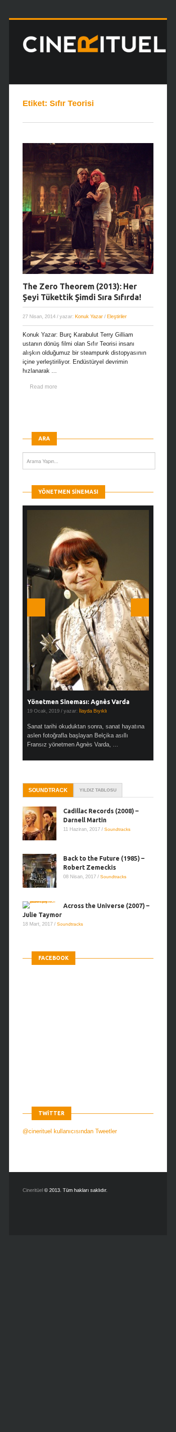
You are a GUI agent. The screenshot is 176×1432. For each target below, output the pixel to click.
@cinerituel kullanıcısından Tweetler (70, 1131)
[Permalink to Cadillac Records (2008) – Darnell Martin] (43, 823)
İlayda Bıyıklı (93, 711)
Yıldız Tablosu (97, 790)
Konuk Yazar (89, 316)
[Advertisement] (88, 1341)
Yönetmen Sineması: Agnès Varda (78, 701)
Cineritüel (33, 1190)
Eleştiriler (117, 316)
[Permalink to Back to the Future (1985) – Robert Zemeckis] (43, 871)
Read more (43, 387)
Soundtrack (48, 790)
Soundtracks (117, 829)
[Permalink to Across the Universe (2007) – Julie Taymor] (43, 904)
